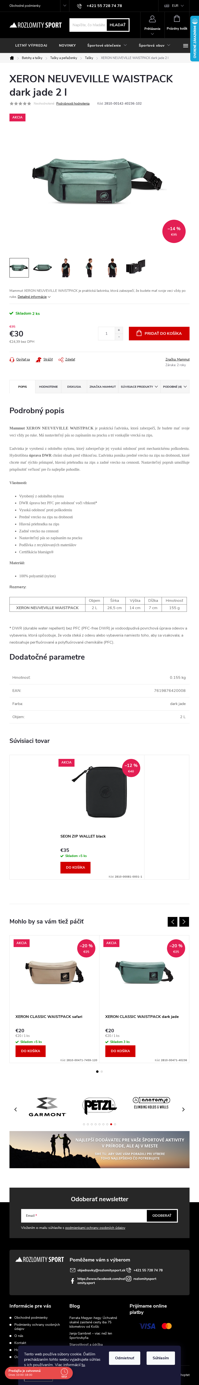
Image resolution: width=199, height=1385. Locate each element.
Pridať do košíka (163, 333)
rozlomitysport (144, 1278)
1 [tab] (97, 1071)
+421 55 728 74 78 (148, 1270)
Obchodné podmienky (25, 6)
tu (83, 1365)
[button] (84, 1124)
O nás (18, 1336)
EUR (175, 6)
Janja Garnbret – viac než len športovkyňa (90, 1335)
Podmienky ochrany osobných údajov (37, 1326)
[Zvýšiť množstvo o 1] (119, 330)
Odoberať (162, 1215)
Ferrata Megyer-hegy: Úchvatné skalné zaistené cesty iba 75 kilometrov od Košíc (93, 1322)
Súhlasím (161, 1358)
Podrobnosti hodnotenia (73, 104)
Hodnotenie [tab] (48, 387)
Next (184, 922)
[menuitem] (31, 45)
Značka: (178, 359)
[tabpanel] (99, 817)
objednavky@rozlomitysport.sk (101, 1270)
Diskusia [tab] (74, 387)
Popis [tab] (22, 387)
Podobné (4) (172, 387)
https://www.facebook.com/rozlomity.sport (101, 1280)
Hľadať (118, 25)
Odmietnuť (124, 1358)
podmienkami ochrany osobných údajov (95, 1228)
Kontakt (20, 1343)
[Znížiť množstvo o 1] (119, 337)
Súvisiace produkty (137, 387)
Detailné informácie (32, 296)
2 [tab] (101, 1071)
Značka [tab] (103, 387)
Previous (172, 922)
